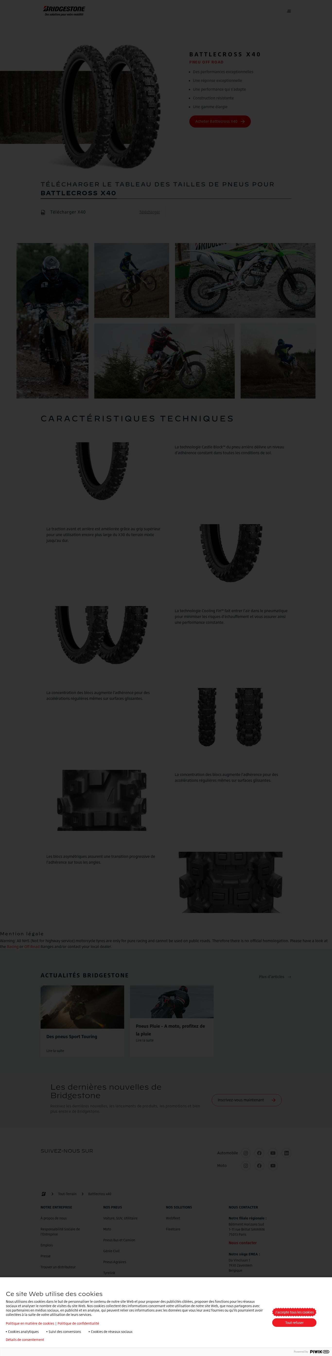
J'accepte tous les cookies (294, 1312)
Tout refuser (294, 1323)
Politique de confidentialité (78, 1323)
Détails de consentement (25, 1340)
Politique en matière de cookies (30, 1323)
